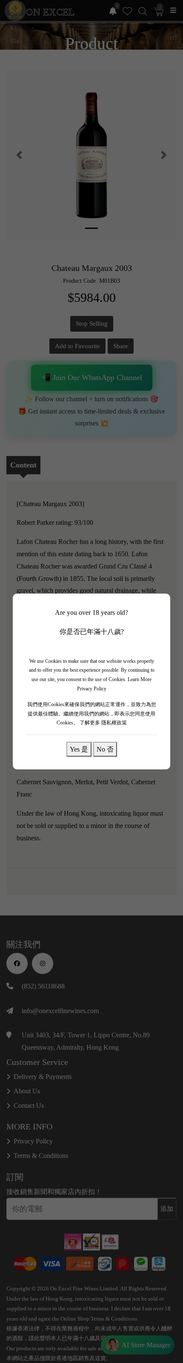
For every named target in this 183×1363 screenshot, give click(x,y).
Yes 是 (79, 749)
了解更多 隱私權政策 (103, 722)
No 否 (105, 749)
